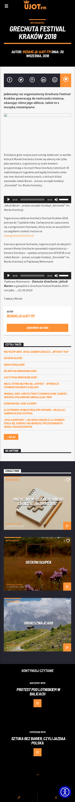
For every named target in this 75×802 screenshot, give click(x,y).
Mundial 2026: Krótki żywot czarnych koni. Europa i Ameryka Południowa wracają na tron (35, 395)
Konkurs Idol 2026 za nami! (20, 403)
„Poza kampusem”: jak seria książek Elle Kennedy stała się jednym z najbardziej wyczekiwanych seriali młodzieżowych (34, 423)
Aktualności (37, 22)
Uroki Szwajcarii (14, 364)
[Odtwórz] (8, 199)
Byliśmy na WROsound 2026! (20, 371)
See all (12, 436)
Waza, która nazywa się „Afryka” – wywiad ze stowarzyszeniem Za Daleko (31, 385)
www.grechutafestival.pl (19, 235)
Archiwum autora (37, 327)
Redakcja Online (14, 523)
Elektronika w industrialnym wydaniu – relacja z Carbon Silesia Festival (35, 411)
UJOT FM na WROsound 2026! (20, 377)
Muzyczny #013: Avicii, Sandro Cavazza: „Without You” (36, 351)
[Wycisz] (56, 199)
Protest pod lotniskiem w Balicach (38, 691)
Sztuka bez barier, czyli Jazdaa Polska (38, 740)
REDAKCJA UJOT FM (37, 51)
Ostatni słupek (13, 358)
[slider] (64, 199)
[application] (37, 199)
